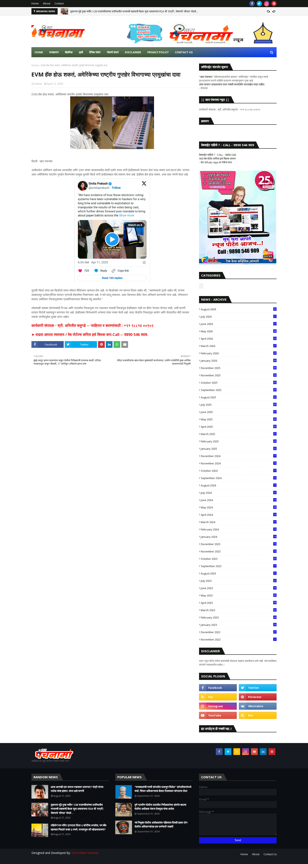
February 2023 (238, 617)
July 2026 (238, 316)
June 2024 (238, 500)
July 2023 (238, 581)
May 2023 (238, 595)
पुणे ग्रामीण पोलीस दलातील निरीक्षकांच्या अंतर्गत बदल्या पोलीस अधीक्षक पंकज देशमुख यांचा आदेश (160, 807)
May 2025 (238, 419)
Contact (59, 3)
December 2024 (238, 456)
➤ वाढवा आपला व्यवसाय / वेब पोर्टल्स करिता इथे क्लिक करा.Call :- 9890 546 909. (89, 334)
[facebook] (252, 3)
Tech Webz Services (84, 853)
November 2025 (238, 375)
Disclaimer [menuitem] (133, 52)
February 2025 (238, 441)
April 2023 (238, 603)
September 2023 (238, 566)
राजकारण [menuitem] (54, 52)
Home (35, 3)
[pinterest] (274, 3)
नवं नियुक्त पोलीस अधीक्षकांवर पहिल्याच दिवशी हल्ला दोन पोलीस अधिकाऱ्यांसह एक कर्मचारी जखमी (161, 825)
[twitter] (259, 3)
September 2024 (238, 478)
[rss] (218, 696)
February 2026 (238, 353)
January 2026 (238, 360)
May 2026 (238, 331)
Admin (38, 84)
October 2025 (238, 383)
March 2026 (238, 346)
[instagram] (266, 3)
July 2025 (238, 405)
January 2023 (238, 625)
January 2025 (238, 449)
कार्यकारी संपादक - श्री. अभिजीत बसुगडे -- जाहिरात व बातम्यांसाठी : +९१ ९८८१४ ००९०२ (92, 325)
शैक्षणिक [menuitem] (69, 52)
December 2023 (238, 544)
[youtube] (218, 715)
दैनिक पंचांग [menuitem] (95, 52)
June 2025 (238, 412)
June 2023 (238, 588)
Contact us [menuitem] (184, 52)
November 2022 (238, 639)
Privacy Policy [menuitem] (158, 52)
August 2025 (238, 397)
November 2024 (238, 463)
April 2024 (238, 515)
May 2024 (238, 507)
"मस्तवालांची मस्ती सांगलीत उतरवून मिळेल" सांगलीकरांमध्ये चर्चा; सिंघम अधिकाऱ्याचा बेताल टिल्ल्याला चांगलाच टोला (163, 789)
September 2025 (238, 390)
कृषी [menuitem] (81, 52)
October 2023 (238, 559)
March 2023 (238, 610)
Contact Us (270, 854)
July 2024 (238, 493)
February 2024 (238, 529)
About (46, 3)
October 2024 (238, 471)
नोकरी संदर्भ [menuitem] (113, 52)
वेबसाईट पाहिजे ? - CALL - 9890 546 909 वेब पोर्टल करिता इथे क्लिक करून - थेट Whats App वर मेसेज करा (217, 158)
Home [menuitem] (39, 52)
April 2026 (238, 338)
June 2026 (238, 324)
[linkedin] (263, 751)
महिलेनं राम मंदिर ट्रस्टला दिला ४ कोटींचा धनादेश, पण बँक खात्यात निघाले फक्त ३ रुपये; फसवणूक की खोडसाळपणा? (78, 827)
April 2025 (238, 427)
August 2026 (238, 309)
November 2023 (238, 551)
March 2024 (238, 522)
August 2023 (238, 573)
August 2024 (238, 485)
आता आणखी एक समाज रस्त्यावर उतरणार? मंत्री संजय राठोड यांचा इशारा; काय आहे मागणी (77, 789)
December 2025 (238, 368)
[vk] (258, 706)
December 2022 (238, 632)
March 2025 (238, 434)
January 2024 (238, 537)
